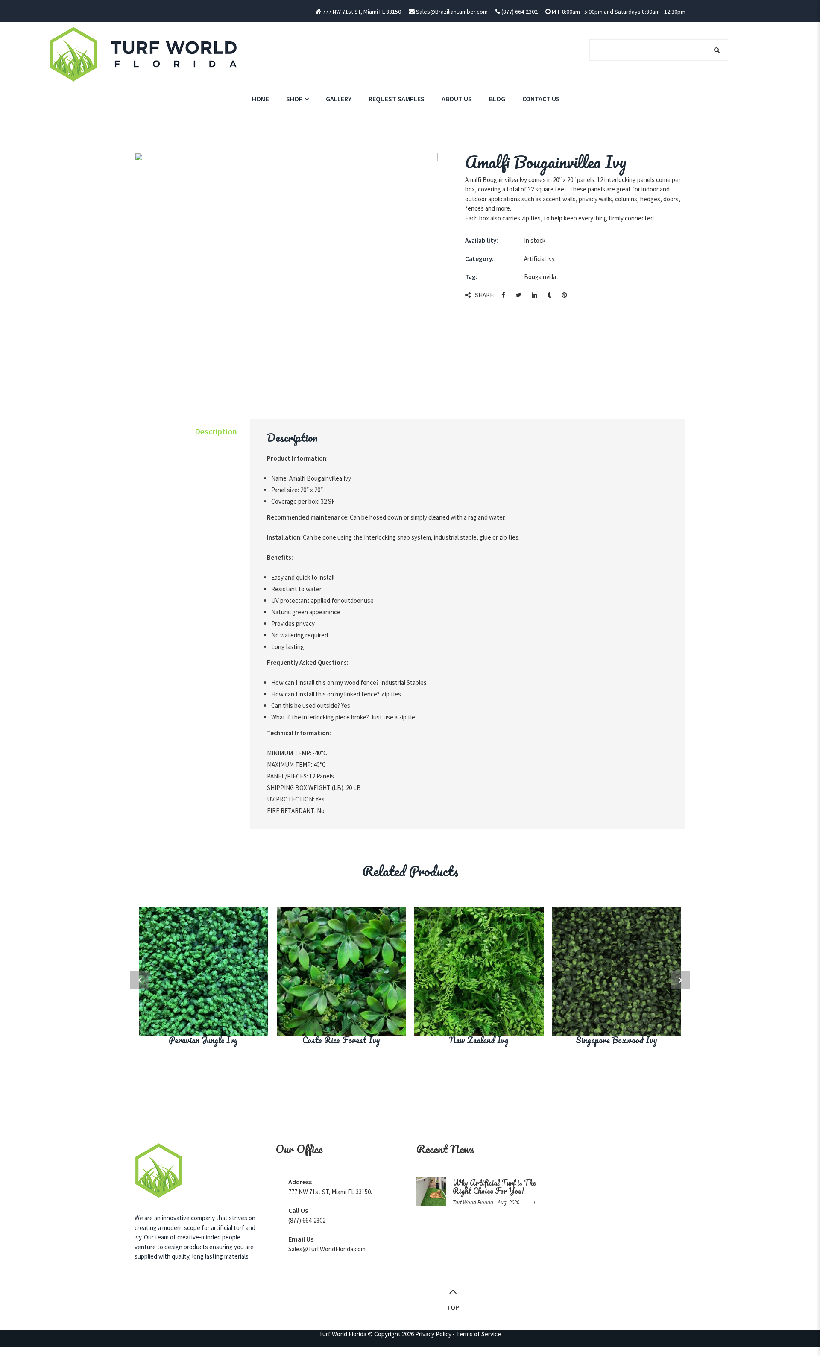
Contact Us (541, 98)
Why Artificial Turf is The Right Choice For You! (494, 1187)
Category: (479, 259)
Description (216, 431)
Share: (485, 295)
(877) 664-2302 (519, 11)
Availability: (481, 240)
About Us (457, 98)
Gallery (338, 98)
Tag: (471, 277)
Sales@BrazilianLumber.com (452, 11)
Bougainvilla (540, 277)
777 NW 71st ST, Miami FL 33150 (361, 11)
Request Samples (397, 98)
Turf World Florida (342, 1334)
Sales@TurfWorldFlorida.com (327, 1249)
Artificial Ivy (539, 259)
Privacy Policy (433, 1334)
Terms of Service (478, 1334)
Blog (497, 98)
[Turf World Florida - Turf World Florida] (144, 53)
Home (260, 98)
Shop (294, 98)
